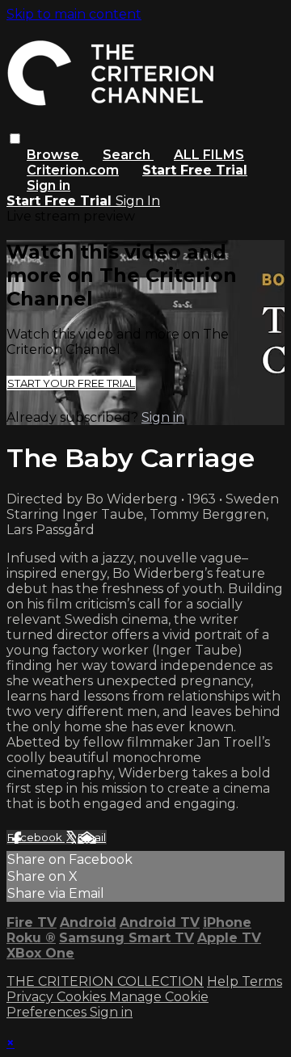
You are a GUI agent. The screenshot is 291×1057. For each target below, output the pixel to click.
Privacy (31, 996)
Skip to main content (73, 14)
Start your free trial (71, 383)
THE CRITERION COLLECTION (105, 981)
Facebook (36, 837)
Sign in (48, 185)
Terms (262, 981)
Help (224, 981)
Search (128, 154)
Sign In (138, 200)
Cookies (83, 996)
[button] (15, 138)
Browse (54, 154)
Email (92, 837)
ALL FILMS (209, 154)
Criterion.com (73, 170)
